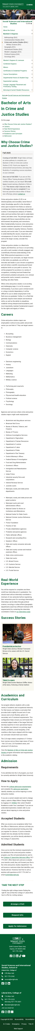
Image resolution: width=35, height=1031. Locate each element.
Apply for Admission (17, 926)
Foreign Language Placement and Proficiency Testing (14, 85)
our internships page (23, 612)
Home (5, 27)
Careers (7, 127)
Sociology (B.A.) (9, 57)
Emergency (16, 1024)
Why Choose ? (18, 124)
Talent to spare (9, 680)
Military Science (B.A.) (13, 45)
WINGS (14, 803)
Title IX (30, 1024)
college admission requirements (20, 787)
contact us (21, 194)
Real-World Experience (12, 129)
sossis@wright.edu (11, 979)
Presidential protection (12, 646)
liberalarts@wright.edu (12, 1005)
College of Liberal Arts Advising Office (17, 857)
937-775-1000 (17, 951)
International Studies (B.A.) (13, 49)
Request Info (17, 915)
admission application (20, 789)
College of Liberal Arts (10, 6)
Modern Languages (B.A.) (12, 52)
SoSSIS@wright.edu (12, 875)
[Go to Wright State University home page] (13, 3)
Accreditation (29, 1019)
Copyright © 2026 (7, 1019)
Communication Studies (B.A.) (14, 40)
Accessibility (19, 1019)
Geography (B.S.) (10, 47)
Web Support (18, 1028)
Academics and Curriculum (13, 134)
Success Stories (10, 131)
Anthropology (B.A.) (10, 37)
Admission (8, 136)
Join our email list (8, 1008)
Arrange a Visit (17, 904)
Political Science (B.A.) (12, 54)
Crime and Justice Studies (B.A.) (16, 42)
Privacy (24, 1024)
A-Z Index (6, 1024)
